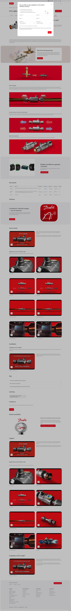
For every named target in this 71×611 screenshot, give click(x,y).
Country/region (38, 21)
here (29, 25)
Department (21, 21)
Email (20, 18)
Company (37, 18)
